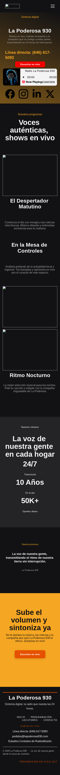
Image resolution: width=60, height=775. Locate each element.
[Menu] (53, 6)
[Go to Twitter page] (50, 94)
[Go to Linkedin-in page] (38, 94)
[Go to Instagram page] (25, 94)
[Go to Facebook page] (11, 94)
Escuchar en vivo (30, 64)
